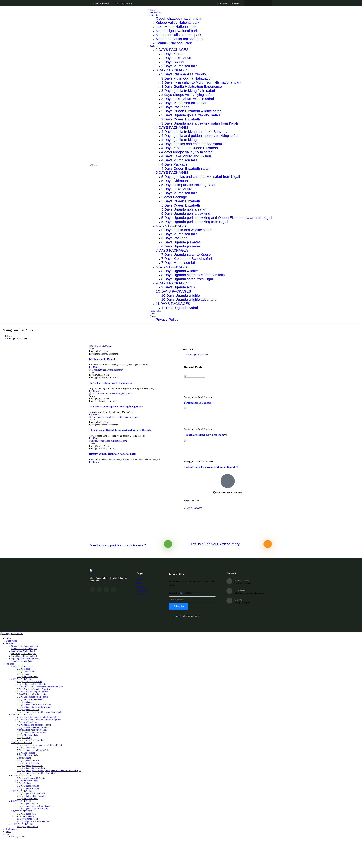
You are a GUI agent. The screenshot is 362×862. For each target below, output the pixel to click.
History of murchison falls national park (112, 453)
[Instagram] (106, 590)
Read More (94, 367)
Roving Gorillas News (198, 354)
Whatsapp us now (242, 581)
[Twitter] (92, 590)
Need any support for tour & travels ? (118, 545)
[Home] (94, 165)
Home (10, 336)
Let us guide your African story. (215, 544)
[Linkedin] (113, 590)
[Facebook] (99, 590)
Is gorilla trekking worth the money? (110, 382)
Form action (174, 593)
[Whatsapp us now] (229, 581)
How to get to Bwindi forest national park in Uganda (120, 430)
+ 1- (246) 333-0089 (193, 508)
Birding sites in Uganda (102, 359)
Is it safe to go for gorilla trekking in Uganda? (116, 406)
